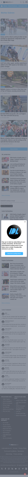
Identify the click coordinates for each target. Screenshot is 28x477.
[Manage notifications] (25, 474)
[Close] (25, 222)
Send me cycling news (14, 253)
